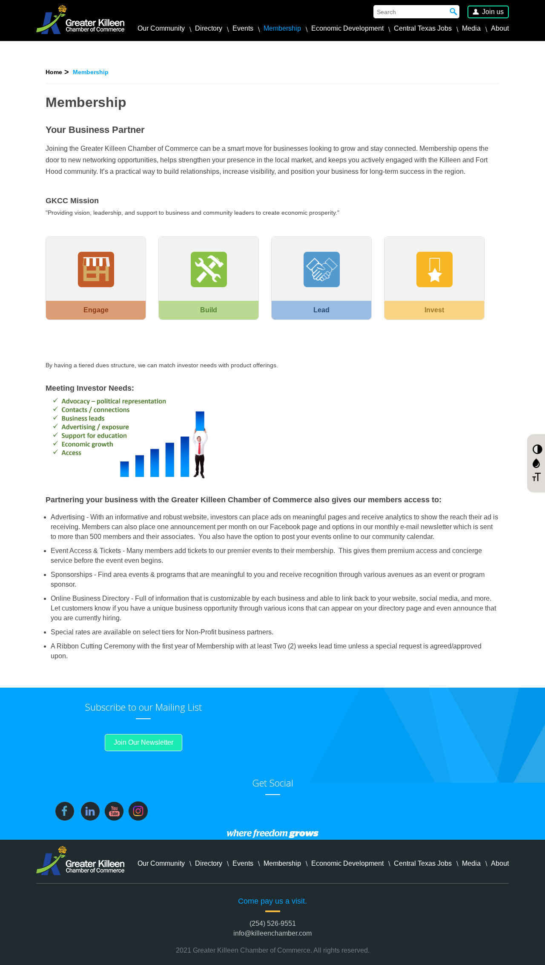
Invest (434, 310)
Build (208, 310)
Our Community (161, 28)
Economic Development (347, 28)
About (500, 28)
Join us (493, 11)
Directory (208, 28)
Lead (321, 310)
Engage (96, 310)
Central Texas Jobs (423, 28)
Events (242, 28)
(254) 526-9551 (273, 923)
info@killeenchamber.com (272, 933)
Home (54, 72)
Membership (282, 28)
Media (471, 28)
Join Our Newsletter (143, 742)
